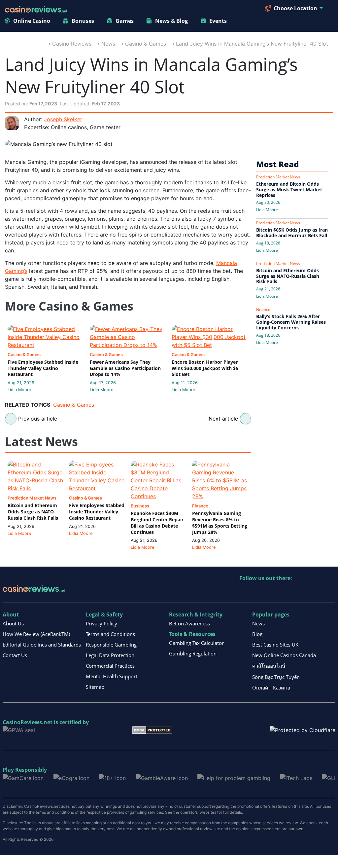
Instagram (315, 591)
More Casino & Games (69, 306)
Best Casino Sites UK (275, 644)
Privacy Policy (101, 623)
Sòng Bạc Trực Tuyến (276, 677)
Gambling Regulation (193, 653)
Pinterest (273, 591)
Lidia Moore (19, 389)
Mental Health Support (111, 676)
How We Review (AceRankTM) (36, 634)
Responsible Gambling (111, 644)
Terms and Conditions (110, 634)
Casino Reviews (71, 43)
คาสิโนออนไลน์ (268, 665)
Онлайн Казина (271, 687)
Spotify (329, 591)
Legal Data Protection (110, 655)
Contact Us (15, 655)
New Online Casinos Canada (284, 655)
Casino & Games (145, 43)
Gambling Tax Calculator (196, 643)
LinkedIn (259, 591)
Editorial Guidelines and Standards (42, 644)
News (108, 43)
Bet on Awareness (189, 623)
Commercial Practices (110, 665)
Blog (257, 634)
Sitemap (95, 687)
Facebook (301, 591)
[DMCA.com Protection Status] (152, 729)
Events (218, 20)
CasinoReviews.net (27, 722)
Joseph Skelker (63, 119)
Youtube (287, 591)
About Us (13, 623)
